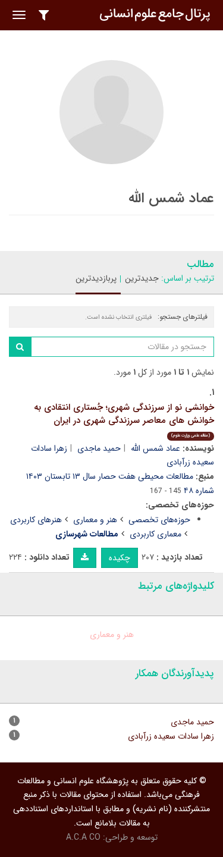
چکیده (119, 557)
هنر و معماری (95, 519)
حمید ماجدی (99, 448)
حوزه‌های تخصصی (159, 519)
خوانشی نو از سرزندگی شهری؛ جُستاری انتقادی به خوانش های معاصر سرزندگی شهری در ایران (124, 419)
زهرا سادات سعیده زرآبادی (171, 736)
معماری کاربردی (155, 534)
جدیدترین (142, 278)
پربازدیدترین (96, 278)
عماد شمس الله (155, 448)
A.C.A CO (83, 837)
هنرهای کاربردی (36, 519)
